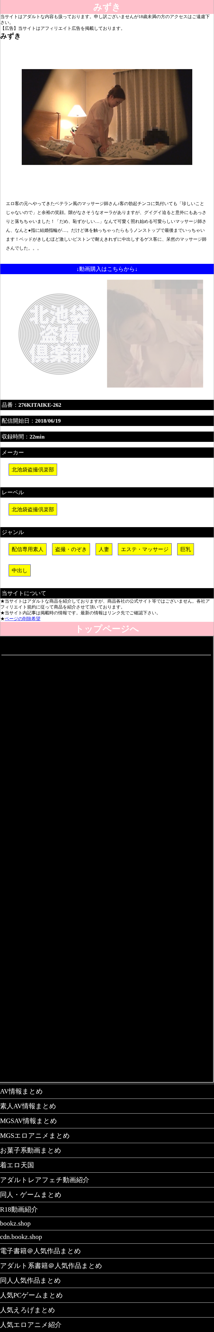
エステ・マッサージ (145, 549)
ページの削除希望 (22, 618)
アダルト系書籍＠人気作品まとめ (51, 1265)
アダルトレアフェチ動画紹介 (44, 1180)
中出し (20, 570)
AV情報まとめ (21, 1091)
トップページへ (107, 629)
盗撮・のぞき (71, 549)
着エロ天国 (17, 1165)
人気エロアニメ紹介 (31, 1324)
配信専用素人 (27, 549)
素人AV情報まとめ (28, 1106)
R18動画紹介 (19, 1209)
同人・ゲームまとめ (31, 1194)
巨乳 (185, 549)
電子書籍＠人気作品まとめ (40, 1251)
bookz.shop (15, 1223)
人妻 (104, 549)
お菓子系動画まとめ (30, 1150)
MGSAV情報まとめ (28, 1120)
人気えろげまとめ (27, 1310)
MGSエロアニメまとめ (35, 1135)
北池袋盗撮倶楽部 (33, 470)
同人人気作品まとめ (30, 1280)
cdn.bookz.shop (21, 1236)
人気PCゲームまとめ (31, 1295)
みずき (107, 7)
